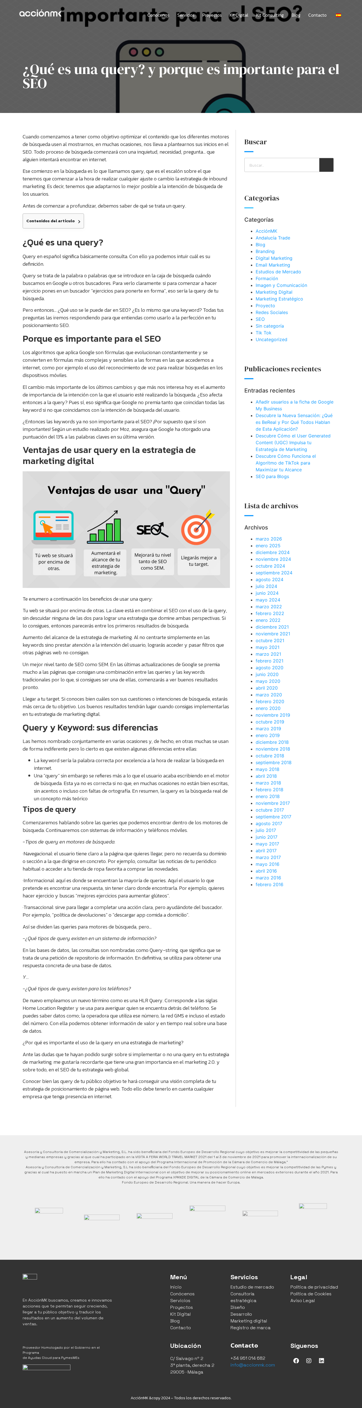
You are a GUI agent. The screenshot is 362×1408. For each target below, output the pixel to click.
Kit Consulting (270, 15)
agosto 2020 (269, 667)
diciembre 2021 (272, 627)
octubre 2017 (270, 810)
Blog (296, 15)
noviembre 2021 (273, 634)
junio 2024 (267, 593)
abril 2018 (266, 776)
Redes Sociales (272, 312)
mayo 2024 (268, 600)
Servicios (186, 15)
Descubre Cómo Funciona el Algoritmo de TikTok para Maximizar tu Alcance (286, 462)
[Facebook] (296, 1360)
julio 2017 (266, 830)
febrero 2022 (270, 613)
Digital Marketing (274, 258)
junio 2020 (267, 674)
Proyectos (212, 15)
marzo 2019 (268, 728)
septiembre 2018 (274, 762)
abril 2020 (267, 688)
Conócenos (158, 15)
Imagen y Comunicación (281, 285)
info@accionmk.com (252, 1365)
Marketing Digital (274, 292)
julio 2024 (266, 586)
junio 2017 (266, 837)
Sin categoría (270, 326)
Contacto (317, 15)
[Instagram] (308, 1360)
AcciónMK (266, 231)
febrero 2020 (270, 701)
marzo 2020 (269, 695)
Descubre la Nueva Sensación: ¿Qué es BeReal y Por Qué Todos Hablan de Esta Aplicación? (294, 422)
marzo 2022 (269, 606)
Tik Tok (264, 332)
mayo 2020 (268, 681)
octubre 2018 (270, 756)
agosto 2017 (269, 823)
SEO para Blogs (272, 476)
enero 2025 (268, 545)
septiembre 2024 (274, 573)
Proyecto (265, 305)
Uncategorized (271, 339)
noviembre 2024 (273, 559)
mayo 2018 (267, 769)
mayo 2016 (267, 864)
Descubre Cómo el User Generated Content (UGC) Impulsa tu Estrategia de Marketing (293, 442)
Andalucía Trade (273, 238)
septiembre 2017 (273, 816)
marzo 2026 (269, 539)
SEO (260, 319)
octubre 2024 (270, 566)
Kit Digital (239, 15)
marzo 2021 (268, 654)
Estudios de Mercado (278, 271)
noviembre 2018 (273, 749)
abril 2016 (266, 871)
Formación (267, 278)
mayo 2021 (267, 647)
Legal (298, 1277)
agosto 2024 (269, 579)
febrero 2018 (269, 789)
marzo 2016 (268, 877)
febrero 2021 (269, 661)
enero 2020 (268, 708)
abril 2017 (266, 850)
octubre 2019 (270, 722)
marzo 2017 (268, 857)
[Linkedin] (321, 1360)
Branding (265, 251)
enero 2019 (268, 735)
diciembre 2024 (273, 552)
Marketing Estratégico (279, 299)
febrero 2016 (269, 884)
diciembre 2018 (272, 742)
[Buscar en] (326, 165)
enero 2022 (268, 620)
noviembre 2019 (273, 715)
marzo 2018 (268, 783)
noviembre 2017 (273, 803)
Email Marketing (273, 265)
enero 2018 (268, 796)
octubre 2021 (270, 640)
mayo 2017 (267, 844)
